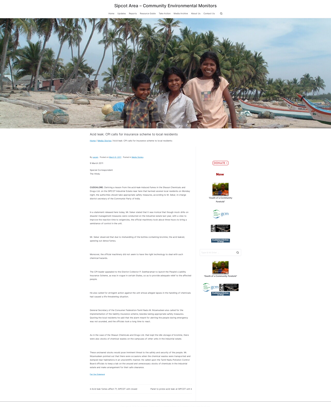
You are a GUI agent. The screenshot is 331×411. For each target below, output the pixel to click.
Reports (133, 13)
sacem (95, 157)
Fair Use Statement (97, 374)
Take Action (165, 13)
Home (111, 13)
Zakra (193, 406)
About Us (195, 13)
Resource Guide (148, 13)
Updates (121, 13)
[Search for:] (220, 252)
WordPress (205, 406)
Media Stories (137, 157)
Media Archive (181, 13)
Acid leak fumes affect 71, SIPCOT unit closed (114, 389)
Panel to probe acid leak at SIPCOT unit (170, 389)
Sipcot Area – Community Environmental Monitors (165, 5)
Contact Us (209, 13)
